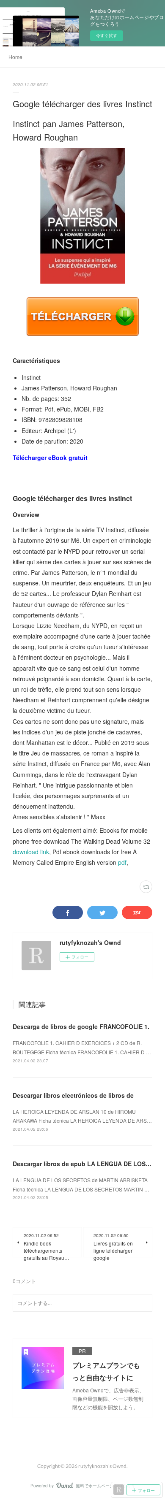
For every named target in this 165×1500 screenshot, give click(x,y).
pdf (122, 862)
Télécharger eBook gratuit (50, 457)
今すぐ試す (106, 35)
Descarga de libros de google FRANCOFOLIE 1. (81, 1026)
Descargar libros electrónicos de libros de (73, 1095)
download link (31, 851)
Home (15, 56)
